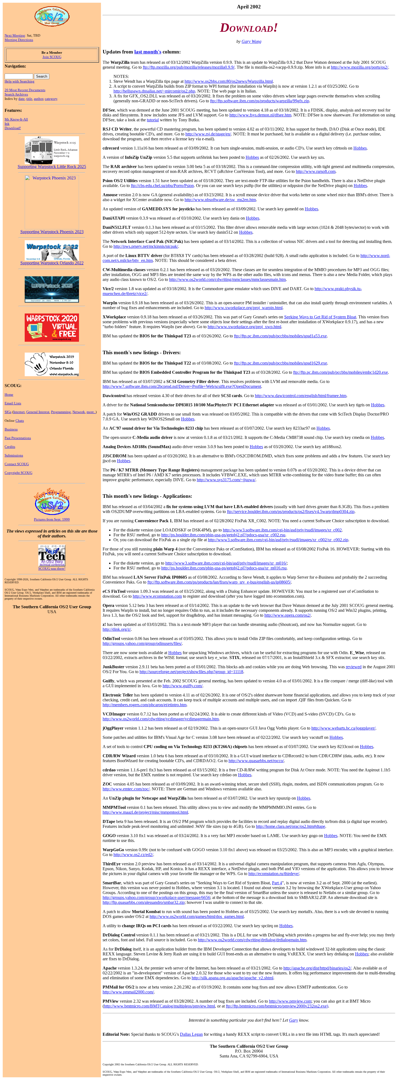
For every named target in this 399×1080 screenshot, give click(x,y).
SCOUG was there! (51, 568)
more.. (91, 412)
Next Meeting (15, 35)
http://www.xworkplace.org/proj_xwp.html (244, 326)
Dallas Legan (191, 1034)
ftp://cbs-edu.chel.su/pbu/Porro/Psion (162, 185)
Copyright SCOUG (18, 473)
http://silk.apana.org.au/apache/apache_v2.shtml (232, 978)
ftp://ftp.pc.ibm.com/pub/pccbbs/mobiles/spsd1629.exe (280, 363)
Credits (10, 447)
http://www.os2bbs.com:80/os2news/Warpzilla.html (229, 81)
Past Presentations (18, 438)
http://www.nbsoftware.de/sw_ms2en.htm (220, 199)
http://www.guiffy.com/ (182, 685)
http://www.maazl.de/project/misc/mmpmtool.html (145, 812)
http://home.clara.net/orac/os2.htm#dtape (290, 826)
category (51, 99)
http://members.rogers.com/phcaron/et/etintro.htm (144, 704)
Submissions (14, 455)
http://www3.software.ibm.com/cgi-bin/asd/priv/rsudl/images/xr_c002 (282, 530)
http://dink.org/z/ (117, 629)
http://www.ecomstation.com (157, 596)
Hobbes (360, 148)
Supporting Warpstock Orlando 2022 (52, 263)
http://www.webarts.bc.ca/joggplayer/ (343, 728)
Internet (19, 412)
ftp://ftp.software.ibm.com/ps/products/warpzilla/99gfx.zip (259, 101)
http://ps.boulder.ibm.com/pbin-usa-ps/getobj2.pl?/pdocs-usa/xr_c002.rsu (223, 535)
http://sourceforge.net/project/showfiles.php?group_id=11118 (191, 671)
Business (11, 429)
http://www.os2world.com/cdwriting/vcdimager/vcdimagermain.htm (161, 719)
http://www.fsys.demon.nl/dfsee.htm (260, 115)
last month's (147, 52)
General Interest (37, 412)
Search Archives (16, 94)
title (29, 99)
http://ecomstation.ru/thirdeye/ (273, 873)
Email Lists (13, 403)
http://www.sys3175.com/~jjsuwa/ (226, 479)
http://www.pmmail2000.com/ (128, 992)
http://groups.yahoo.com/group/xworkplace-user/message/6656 (156, 897)
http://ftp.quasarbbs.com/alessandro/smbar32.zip (144, 902)
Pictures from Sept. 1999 (52, 519)
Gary (293, 1020)
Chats (19, 421)
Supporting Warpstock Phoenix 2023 (52, 231)
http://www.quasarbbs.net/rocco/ (256, 760)
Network (78, 412)
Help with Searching (19, 81)
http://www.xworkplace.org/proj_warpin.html (244, 307)
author (38, 99)
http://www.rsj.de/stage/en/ (208, 134)
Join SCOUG (52, 57)
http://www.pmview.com (290, 1001)
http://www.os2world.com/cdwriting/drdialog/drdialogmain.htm (252, 940)
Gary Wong (251, 41)
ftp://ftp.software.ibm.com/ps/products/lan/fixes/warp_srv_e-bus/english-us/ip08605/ (219, 582)
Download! (13, 128)
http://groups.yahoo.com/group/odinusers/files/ (142, 643)
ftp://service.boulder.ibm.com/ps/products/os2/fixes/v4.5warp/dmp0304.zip (290, 511)
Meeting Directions (19, 40)
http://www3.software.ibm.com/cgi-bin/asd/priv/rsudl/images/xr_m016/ (226, 563)
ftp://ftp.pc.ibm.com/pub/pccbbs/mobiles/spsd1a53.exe (280, 336)
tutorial (153, 120)
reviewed (354, 666)
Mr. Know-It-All (16, 119)
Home (9, 394)
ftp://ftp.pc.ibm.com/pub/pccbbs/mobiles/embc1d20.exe (340, 372)
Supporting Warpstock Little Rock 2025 (52, 166)
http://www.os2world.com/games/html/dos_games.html (197, 916)
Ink (7, 124)
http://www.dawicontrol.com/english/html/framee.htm (300, 395)
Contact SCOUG (17, 464)
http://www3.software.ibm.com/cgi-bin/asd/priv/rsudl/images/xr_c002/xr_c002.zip (278, 539)
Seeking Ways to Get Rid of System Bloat (320, 317)
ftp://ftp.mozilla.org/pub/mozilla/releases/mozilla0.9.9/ (189, 67)
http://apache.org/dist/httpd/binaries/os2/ (317, 968)
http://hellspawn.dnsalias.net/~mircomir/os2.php (154, 91)
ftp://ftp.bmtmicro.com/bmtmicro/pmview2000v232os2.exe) (277, 1006)
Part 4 (277, 883)
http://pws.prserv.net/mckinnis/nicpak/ (145, 246)
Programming (61, 412)
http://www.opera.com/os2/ (287, 615)
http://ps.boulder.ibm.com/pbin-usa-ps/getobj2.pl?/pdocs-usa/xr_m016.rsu (224, 568)
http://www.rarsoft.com (315, 171)
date (21, 99)
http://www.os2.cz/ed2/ (133, 854)
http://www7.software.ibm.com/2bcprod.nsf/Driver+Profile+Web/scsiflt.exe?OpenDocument (182, 386)
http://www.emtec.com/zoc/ (126, 789)
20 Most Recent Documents (25, 90)
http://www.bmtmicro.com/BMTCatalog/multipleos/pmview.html (159, 1006)
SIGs (8, 412)
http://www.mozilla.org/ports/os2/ (359, 67)
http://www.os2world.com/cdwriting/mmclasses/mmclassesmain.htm (227, 279)
